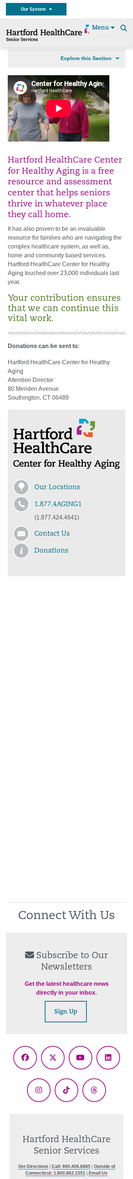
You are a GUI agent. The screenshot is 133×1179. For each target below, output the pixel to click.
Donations (51, 551)
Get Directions (33, 1166)
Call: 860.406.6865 (71, 1166)
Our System (35, 9)
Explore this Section (86, 58)
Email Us (98, 1173)
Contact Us (52, 534)
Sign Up (65, 1012)
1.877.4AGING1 (58, 504)
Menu (101, 28)
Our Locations (57, 487)
